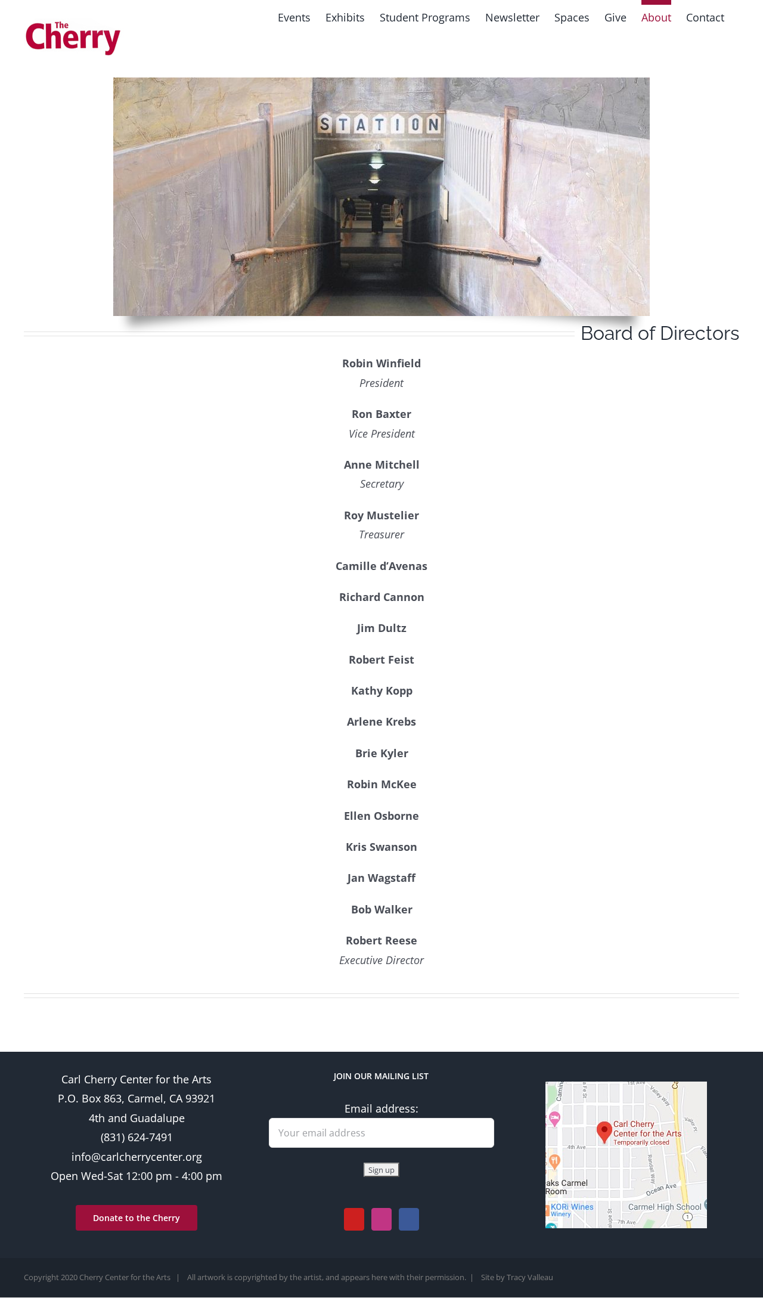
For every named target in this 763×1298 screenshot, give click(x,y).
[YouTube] (354, 1219)
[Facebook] (409, 1219)
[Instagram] (381, 1219)
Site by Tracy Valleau (517, 1277)
